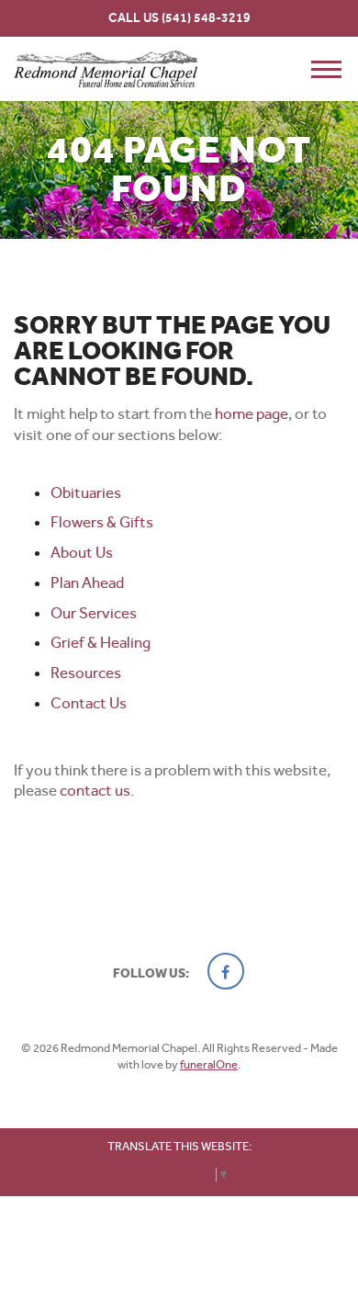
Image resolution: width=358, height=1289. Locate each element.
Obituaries (85, 492)
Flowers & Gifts (101, 522)
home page (251, 413)
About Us (81, 552)
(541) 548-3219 (206, 18)
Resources (85, 672)
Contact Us (88, 703)
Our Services (93, 613)
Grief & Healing (100, 642)
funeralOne (209, 1064)
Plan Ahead (87, 582)
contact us (95, 790)
